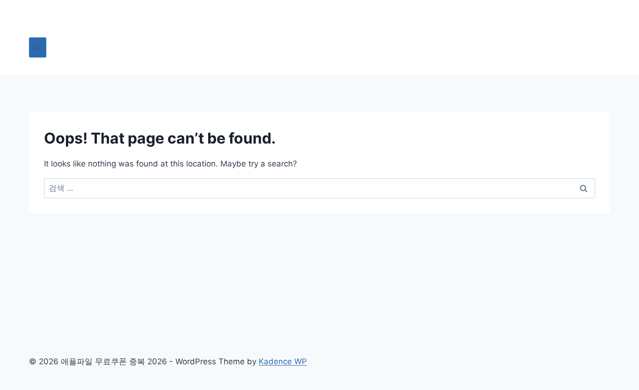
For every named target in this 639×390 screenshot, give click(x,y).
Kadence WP (283, 361)
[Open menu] (37, 47)
